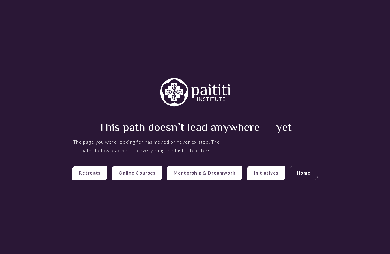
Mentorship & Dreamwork (204, 173)
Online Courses (137, 173)
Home (304, 173)
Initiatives (266, 173)
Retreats (90, 173)
